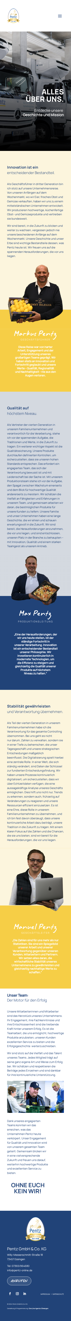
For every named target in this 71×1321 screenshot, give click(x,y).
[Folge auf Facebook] (10, 1294)
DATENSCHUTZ (58, 1294)
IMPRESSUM (45, 1294)
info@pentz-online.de (19, 1270)
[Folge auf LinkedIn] (24, 1294)
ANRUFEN (19, 1281)
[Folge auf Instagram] (17, 1294)
